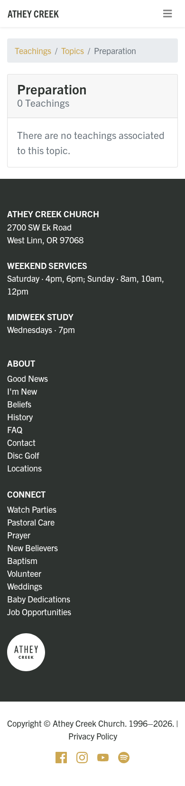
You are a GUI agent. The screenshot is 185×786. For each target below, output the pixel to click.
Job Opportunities (39, 611)
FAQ (14, 429)
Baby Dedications (38, 598)
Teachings (33, 50)
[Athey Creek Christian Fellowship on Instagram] (83, 756)
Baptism (22, 560)
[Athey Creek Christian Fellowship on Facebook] (62, 756)
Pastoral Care (31, 522)
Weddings (24, 586)
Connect (26, 494)
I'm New (22, 391)
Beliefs (19, 403)
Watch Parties (31, 509)
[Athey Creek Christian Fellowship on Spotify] (124, 756)
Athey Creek (33, 13)
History (20, 416)
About (21, 363)
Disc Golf (23, 455)
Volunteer (24, 573)
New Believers (32, 547)
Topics (72, 50)
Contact (21, 442)
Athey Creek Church (53, 213)
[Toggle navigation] (167, 14)
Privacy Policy (92, 736)
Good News (27, 378)
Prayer (18, 534)
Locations (24, 467)
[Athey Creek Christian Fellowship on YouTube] (104, 756)
